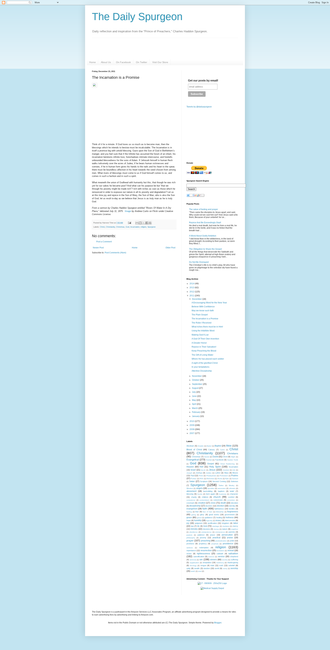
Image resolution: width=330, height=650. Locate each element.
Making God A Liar (200, 335)
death (223, 503)
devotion (234, 503)
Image (128, 211)
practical (217, 537)
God (127, 227)
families (232, 509)
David (215, 456)
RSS (201, 479)
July (194, 392)
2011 (192, 295)
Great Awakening (227, 464)
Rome (220, 479)
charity (194, 497)
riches (189, 554)
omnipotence (206, 532)
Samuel (235, 479)
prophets (214, 544)
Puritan (193, 479)
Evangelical (192, 459)
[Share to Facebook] (146, 223)
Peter (201, 476)
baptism (221, 491)
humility (197, 520)
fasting (189, 512)
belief (232, 491)
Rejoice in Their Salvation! (204, 347)
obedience (193, 532)
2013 (192, 287)
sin (201, 559)
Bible (229, 445)
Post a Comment (104, 241)
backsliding (207, 491)
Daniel (206, 457)
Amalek (201, 446)
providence (228, 543)
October (196, 380)
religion (143, 227)
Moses (235, 473)
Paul (192, 476)
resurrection (206, 550)
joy (187, 523)
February (196, 412)
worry (225, 568)
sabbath (220, 554)
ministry (194, 529)
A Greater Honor (199, 343)
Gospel (210, 463)
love (205, 526)
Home (92, 62)
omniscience (220, 532)
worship (234, 568)
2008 (192, 429)
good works (214, 515)
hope (188, 520)
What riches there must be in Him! (207, 327)
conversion (218, 500)
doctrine (208, 506)
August (195, 388)
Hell (201, 467)
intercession (230, 520)
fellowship (220, 512)
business (222, 494)
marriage (215, 526)
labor (235, 523)
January (196, 416)
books (199, 494)
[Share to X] (143, 223)
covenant (190, 503)
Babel (209, 446)
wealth (197, 568)
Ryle (227, 479)
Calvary (211, 450)
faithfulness (219, 509)
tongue (203, 565)
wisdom (207, 568)
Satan (192, 481)
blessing (189, 494)
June (194, 396)
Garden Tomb (232, 460)
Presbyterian (211, 476)
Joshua (199, 473)
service (221, 556)
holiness (230, 517)
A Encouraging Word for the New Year (209, 302)
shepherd (234, 556)
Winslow (189, 488)
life (198, 526)
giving (193, 515)
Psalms (234, 475)
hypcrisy (209, 520)
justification (212, 523)
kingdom (225, 523)
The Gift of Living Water (202, 355)
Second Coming (219, 481)
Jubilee (209, 473)
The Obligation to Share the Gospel (205, 249)
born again (210, 494)
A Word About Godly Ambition (202, 236)
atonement (191, 491)
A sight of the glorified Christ (205, 363)
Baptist (218, 446)
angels (199, 488)
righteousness (203, 553)
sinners (213, 559)
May (194, 400)
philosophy (190, 538)
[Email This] (137, 223)
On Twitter (141, 62)
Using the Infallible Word (203, 330)
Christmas (120, 227)
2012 (192, 291)
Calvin (222, 450)
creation (202, 503)
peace (212, 535)
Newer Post (98, 247)
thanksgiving (233, 562)
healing (219, 517)
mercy (235, 526)
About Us (106, 62)
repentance (191, 550)
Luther (217, 473)
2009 (192, 425)
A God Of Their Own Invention (205, 339)
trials (212, 565)
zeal (199, 571)
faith (204, 508)
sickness (193, 560)
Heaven (190, 467)
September (197, 384)
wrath (193, 571)
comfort (231, 497)
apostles (211, 488)
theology (193, 565)
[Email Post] (129, 223)
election (220, 506)
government (230, 515)
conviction (231, 500)
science (211, 557)
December (197, 299)
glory (202, 515)
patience (201, 535)
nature (224, 529)
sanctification (198, 556)
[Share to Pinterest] (150, 223)
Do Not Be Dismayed (199, 262)
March (195, 408)
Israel (193, 470)
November (197, 376)
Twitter (221, 485)
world (217, 568)
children (205, 497)
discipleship (195, 506)
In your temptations (200, 367)
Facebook (219, 460)
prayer (190, 540)
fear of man (207, 512)
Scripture (204, 481)
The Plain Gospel (200, 314)
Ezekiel (209, 460)
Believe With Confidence (203, 306)
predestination (221, 541)
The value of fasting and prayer (203, 209)
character (234, 494)
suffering (234, 560)
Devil (225, 457)
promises (190, 544)
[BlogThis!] (140, 223)
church (217, 496)
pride (232, 541)
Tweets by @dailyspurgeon (199, 107)
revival (231, 550)
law (192, 526)
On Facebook (123, 62)
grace (189, 517)
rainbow (189, 548)
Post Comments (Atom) (115, 252)
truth (221, 565)
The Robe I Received (201, 323)
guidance (208, 517)
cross (213, 503)
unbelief (231, 565)
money (216, 529)
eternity (232, 506)
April (194, 404)
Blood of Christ (194, 449)
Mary (226, 473)
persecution (227, 535)
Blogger (217, 622)
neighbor (234, 529)
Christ (102, 227)
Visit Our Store (160, 62)
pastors (189, 535)
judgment (198, 523)
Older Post (170, 247)
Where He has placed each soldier (208, 359)
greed (199, 518)
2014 (192, 283)
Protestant (224, 476)
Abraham (190, 446)
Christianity (110, 227)
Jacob (203, 470)
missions (206, 529)
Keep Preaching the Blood (204, 351)
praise (230, 537)
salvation (233, 553)
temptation (207, 562)
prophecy (203, 544)
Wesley (231, 485)
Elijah (233, 457)
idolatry (219, 520)
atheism (232, 488)
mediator (226, 526)
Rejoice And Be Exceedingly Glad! (205, 222)
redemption (203, 548)
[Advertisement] (121, 283)
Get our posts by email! (203, 80)
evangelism (191, 509)
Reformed (210, 479)
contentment (204, 500)
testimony (220, 563)
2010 (192, 421)
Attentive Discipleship (202, 371)
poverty (203, 538)
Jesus (212, 469)
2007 (192, 433)
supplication (194, 563)
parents (232, 532)
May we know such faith (203, 310)
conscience (190, 500)
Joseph (189, 473)
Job (233, 470)
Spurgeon (151, 227)
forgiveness (232, 511)
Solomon (234, 481)
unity (188, 568)
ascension (222, 488)
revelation (220, 551)
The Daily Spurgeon (137, 16)
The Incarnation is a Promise (205, 318)
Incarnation (135, 227)
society (225, 560)
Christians (232, 453)
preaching (205, 540)
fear (197, 512)
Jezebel (226, 470)
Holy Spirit (215, 466)
